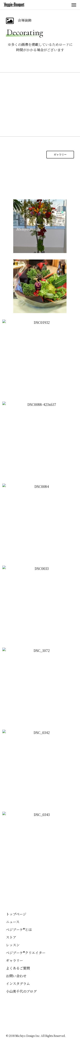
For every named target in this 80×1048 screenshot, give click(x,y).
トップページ (16, 914)
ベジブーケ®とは (19, 929)
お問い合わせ (16, 975)
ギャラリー (14, 960)
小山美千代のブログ (21, 991)
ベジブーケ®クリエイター (25, 952)
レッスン (13, 944)
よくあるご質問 (18, 968)
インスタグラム (18, 983)
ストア (11, 937)
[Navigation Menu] (73, 5)
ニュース (12, 921)
